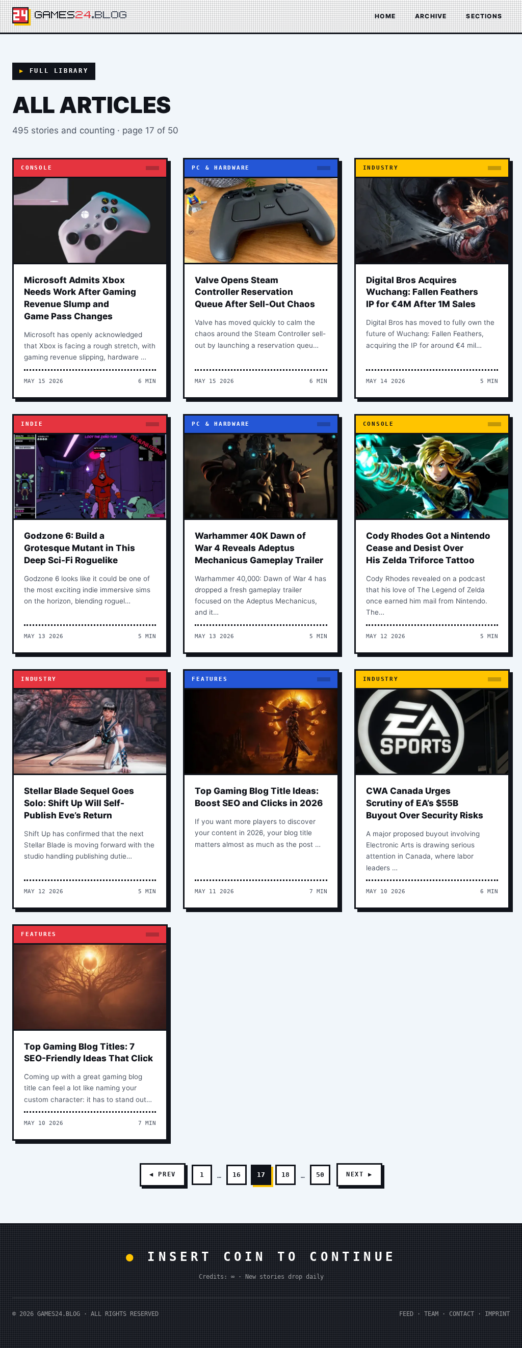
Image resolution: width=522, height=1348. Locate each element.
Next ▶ (359, 1174)
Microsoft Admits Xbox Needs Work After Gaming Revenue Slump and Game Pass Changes (80, 298)
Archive (431, 16)
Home (385, 16)
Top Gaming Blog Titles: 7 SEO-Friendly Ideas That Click (88, 1052)
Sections (484, 16)
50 (320, 1174)
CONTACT (461, 1313)
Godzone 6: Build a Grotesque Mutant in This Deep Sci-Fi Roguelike (79, 548)
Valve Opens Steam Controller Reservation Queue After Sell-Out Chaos (255, 292)
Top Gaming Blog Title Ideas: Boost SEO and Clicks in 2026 (259, 797)
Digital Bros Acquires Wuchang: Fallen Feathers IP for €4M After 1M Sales (422, 292)
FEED (406, 1313)
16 (236, 1174)
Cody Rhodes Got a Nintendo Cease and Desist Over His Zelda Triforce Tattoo (428, 548)
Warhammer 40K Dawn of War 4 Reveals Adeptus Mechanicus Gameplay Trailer (259, 548)
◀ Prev (162, 1174)
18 (285, 1174)
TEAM (431, 1313)
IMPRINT (497, 1313)
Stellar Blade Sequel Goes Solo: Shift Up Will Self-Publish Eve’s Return (79, 803)
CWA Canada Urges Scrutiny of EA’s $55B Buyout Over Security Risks (424, 803)
